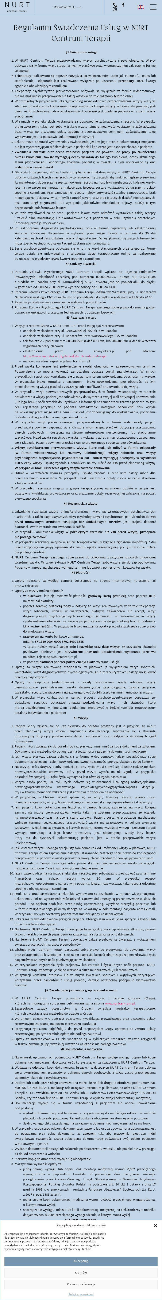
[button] (155, 1226)
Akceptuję (81, 1261)
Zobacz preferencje (81, 1285)
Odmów (81, 1273)
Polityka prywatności (81, 1294)
